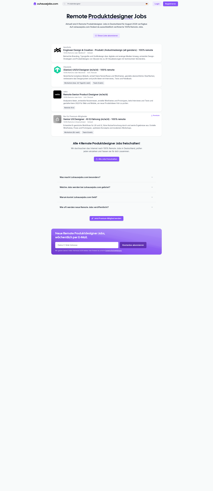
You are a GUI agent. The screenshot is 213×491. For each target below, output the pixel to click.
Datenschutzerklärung (113, 250)
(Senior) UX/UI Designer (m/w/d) (89, 69)
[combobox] (81, 4)
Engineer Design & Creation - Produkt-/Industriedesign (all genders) (108, 50)
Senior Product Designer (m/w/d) (85, 94)
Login (157, 4)
